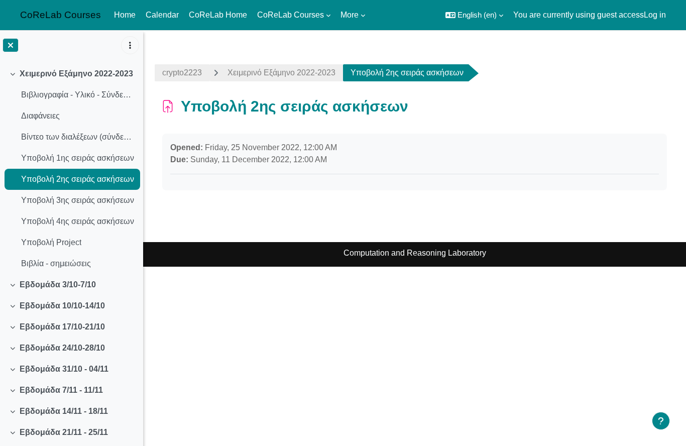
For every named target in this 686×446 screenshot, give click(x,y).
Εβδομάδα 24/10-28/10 (62, 348)
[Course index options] (130, 45)
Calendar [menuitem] (162, 15)
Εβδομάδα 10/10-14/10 (62, 305)
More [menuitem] (349, 15)
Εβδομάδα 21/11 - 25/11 (64, 432)
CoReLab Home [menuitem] (218, 15)
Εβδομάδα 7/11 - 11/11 (61, 390)
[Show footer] (661, 421)
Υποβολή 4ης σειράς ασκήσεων (77, 221)
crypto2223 (182, 72)
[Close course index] (11, 45)
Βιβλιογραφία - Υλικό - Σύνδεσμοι (78, 94)
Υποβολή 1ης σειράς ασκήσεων (77, 158)
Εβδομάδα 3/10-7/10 (58, 284)
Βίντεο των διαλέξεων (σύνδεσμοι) (78, 137)
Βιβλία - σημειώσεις (56, 263)
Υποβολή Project (51, 242)
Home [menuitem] (125, 15)
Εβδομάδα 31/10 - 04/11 (64, 369)
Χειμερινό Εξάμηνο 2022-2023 (76, 73)
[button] (474, 15)
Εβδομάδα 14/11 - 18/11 (64, 411)
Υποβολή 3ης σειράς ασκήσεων (77, 200)
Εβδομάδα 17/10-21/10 (62, 326)
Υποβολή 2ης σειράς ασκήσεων (77, 179)
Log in (655, 15)
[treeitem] (71, 168)
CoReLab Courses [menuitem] (290, 15)
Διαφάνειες (40, 116)
